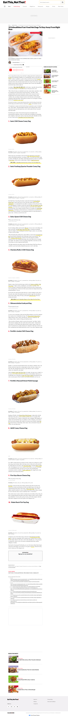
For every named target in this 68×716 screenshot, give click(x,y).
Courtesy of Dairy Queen (12, 221)
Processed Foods (28, 573)
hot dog (9, 77)
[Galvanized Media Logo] (10, 712)
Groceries (25, 6)
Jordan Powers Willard (18, 64)
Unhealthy (36, 573)
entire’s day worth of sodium (27, 375)
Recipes (47, 6)
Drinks (53, 6)
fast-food (39, 78)
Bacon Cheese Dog (30, 488)
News (9, 6)
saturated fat (10, 203)
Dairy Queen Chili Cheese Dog (23, 229)
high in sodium (39, 465)
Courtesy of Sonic (11, 149)
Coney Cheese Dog (27, 465)
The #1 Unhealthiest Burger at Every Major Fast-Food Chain (28, 299)
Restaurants (40, 6)
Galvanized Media (33, 712)
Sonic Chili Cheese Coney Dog (33, 155)
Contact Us (36, 703)
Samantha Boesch (16, 62)
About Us (35, 699)
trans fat (32, 546)
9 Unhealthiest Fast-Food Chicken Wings (26, 117)
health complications (27, 470)
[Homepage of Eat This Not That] (13, 699)
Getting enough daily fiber (16, 237)
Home (9, 25)
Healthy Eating (17, 6)
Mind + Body (60, 6)
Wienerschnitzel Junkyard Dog (34, 316)
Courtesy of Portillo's (12, 359)
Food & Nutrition (18, 573)
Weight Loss (32, 6)
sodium (30, 103)
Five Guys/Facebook (11, 480)
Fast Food (10, 573)
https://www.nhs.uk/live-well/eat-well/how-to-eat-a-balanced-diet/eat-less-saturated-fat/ (26, 586)
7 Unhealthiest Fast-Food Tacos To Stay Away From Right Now (28, 162)
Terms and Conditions (51, 701)
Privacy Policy (50, 699)
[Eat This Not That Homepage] (14, 2)
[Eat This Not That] (25, 552)
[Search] (63, 2)
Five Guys (10, 485)
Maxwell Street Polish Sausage (25, 415)
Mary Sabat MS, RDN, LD (19, 87)
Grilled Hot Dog (32, 295)
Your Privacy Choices (35, 715)
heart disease (11, 160)
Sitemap (35, 701)
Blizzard (26, 227)
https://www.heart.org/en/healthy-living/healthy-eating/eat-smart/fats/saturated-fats (26, 581)
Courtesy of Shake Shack (12, 530)
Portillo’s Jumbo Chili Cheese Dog (18, 372)
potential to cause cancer (18, 99)
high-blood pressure (35, 160)
